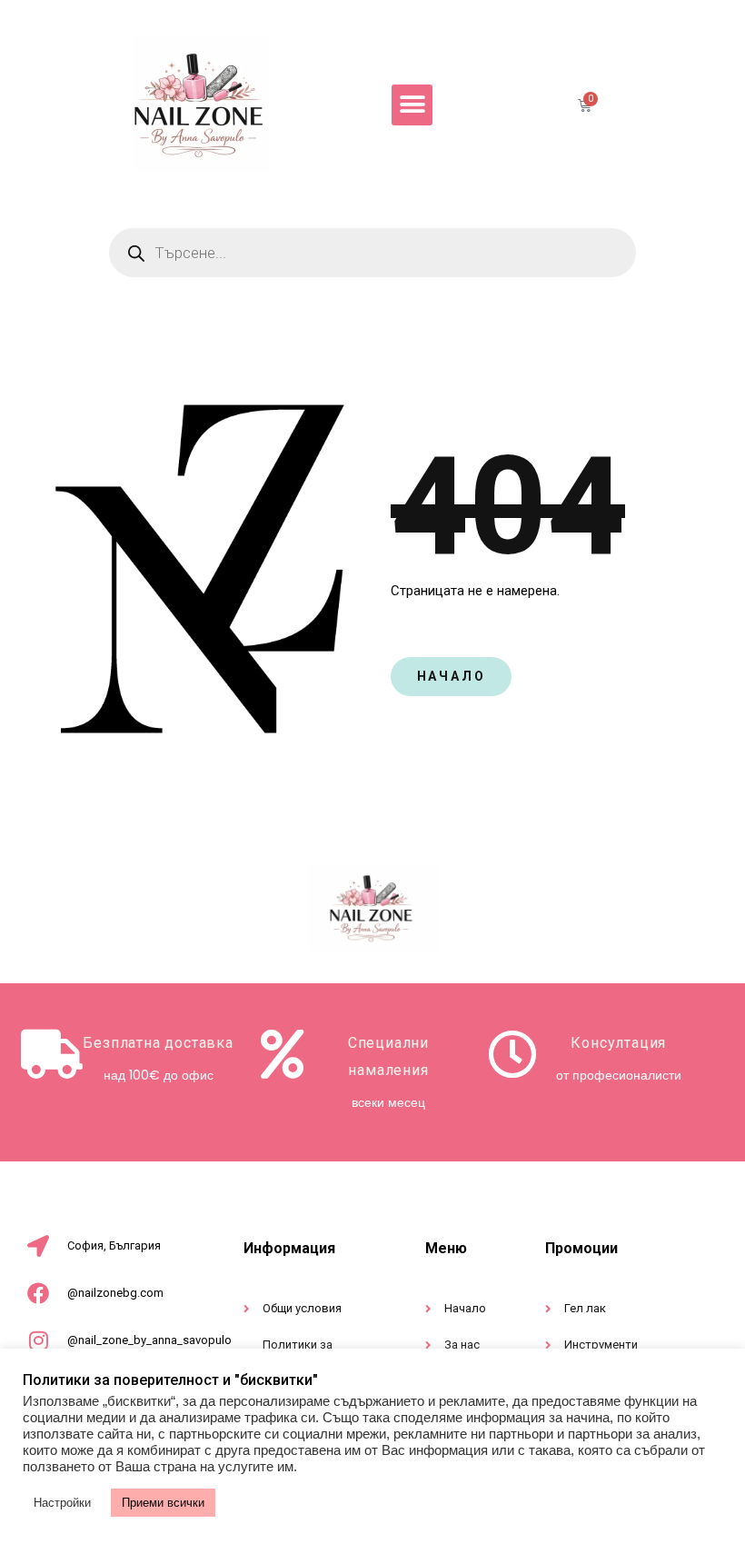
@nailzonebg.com (115, 1293)
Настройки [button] (62, 1502)
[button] (412, 105)
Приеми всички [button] (163, 1502)
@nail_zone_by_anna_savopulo (149, 1340)
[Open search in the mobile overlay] (372, 252)
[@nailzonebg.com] (38, 1293)
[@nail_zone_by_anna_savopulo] (38, 1340)
